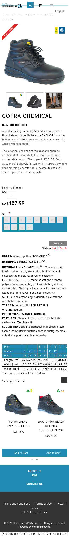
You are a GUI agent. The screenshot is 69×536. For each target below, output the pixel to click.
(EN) (37, 512)
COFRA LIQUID (18, 421)
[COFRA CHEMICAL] (34, 26)
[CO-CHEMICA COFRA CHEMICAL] (15, 101)
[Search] (30, 5)
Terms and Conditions (16, 503)
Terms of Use (43, 503)
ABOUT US (34, 471)
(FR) (26, 512)
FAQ (34, 475)
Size (4, 214)
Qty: (4, 192)
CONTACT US (34, 483)
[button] (32, 459)
